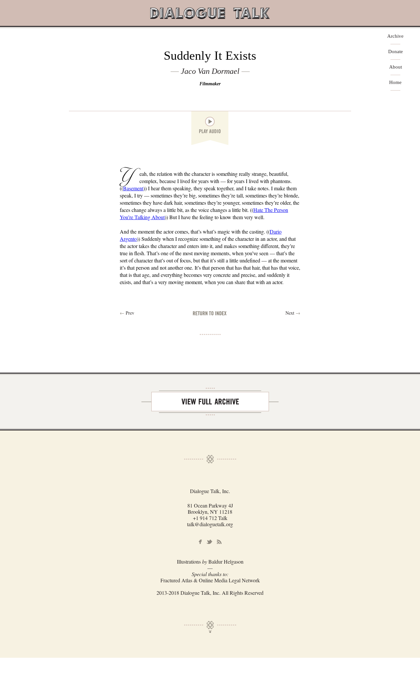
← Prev (127, 313)
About (395, 67)
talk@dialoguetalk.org (210, 524)
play (210, 122)
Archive (395, 36)
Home (395, 82)
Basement (133, 188)
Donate (395, 51)
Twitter (209, 542)
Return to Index (210, 313)
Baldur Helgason (225, 561)
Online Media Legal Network (229, 580)
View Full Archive (210, 401)
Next (292, 313)
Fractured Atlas (176, 580)
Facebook (200, 542)
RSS (219, 542)
